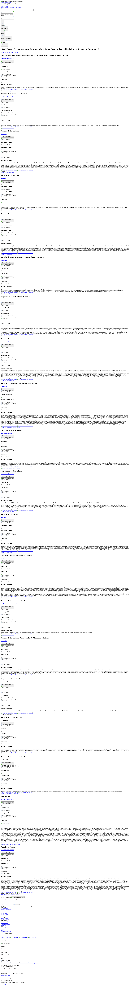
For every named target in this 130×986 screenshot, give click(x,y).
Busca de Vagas (4, 913)
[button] (65, 71)
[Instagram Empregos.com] (5, 937)
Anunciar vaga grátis (5, 7)
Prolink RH (4, 641)
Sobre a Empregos (4, 908)
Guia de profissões (4, 921)
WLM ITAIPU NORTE (7, 799)
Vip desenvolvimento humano (9, 96)
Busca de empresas (5, 914)
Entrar (19, 7)
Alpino (2, 558)
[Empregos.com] (6, 2)
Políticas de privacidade (6, 909)
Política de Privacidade (5, 975)
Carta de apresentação (5, 924)
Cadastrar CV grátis (14, 7)
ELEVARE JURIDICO (7, 58)
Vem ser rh (3, 134)
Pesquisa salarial (4, 925)
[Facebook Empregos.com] (23, 937)
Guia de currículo (4, 923)
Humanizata (4, 386)
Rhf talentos (4, 260)
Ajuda (2, 930)
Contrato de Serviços (5, 910)
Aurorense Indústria (6, 341)
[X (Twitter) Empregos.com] (33, 937)
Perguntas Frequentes (5, 927)
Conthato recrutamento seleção (9, 603)
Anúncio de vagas (4, 918)
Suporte (2, 929)
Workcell (3, 299)
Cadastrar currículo (5, 915)
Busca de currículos (5, 919)
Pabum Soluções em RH (7, 433)
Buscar (2, 15)
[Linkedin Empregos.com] (14, 937)
